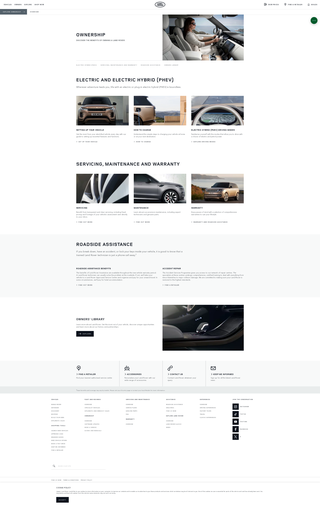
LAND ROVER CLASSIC (174, 424)
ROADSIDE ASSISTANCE (174, 404)
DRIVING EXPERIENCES (208, 408)
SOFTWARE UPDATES (92, 424)
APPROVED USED (57, 434)
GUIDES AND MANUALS (93, 430)
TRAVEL (202, 414)
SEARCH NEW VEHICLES (59, 430)
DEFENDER (55, 408)
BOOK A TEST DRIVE (58, 443)
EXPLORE (87, 334)
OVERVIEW (88, 404)
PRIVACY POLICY (86, 480)
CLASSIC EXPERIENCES (208, 417)
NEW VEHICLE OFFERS (59, 440)
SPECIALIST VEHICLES (92, 408)
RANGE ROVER (56, 404)
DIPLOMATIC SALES (58, 421)
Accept (62, 500)
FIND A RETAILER (57, 450)
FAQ (127, 414)
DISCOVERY (55, 411)
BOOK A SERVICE (90, 427)
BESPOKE (54, 414)
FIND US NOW (171, 411)
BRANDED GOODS (57, 437)
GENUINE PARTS (131, 411)
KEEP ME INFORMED (58, 447)
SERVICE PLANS (131, 408)
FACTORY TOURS (205, 411)
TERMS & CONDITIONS (71, 480)
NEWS (168, 427)
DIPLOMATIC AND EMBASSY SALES (97, 411)
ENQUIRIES (170, 408)
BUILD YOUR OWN (57, 417)
